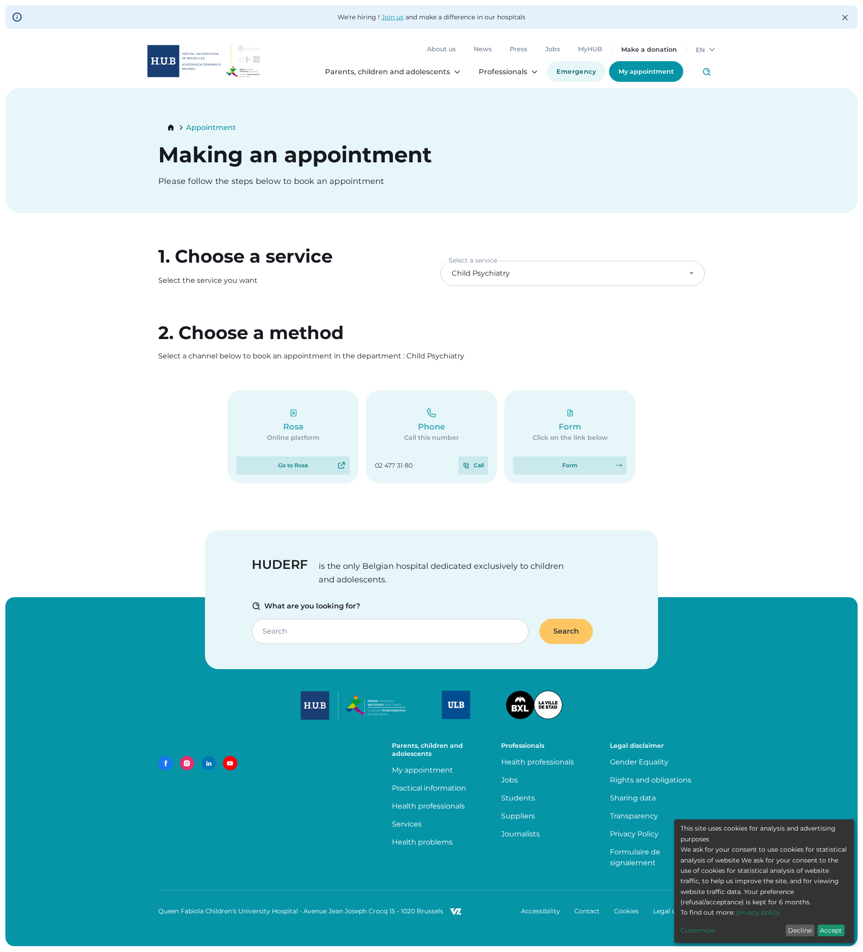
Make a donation (649, 49)
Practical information (431, 788)
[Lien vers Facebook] (165, 763)
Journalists (520, 834)
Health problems (422, 842)
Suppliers (518, 816)
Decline (800, 930)
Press (518, 49)
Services (407, 824)
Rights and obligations (650, 780)
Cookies (626, 911)
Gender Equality (639, 762)
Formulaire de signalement (635, 857)
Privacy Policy (634, 834)
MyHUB (590, 49)
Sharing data (633, 798)
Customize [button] (697, 930)
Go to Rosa (293, 465)
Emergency (576, 71)
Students (518, 798)
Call (479, 465)
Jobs (552, 49)
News (483, 49)
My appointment (646, 71)
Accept (831, 930)
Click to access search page (707, 72)
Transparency (634, 816)
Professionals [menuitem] (503, 72)
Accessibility (540, 911)
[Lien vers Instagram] (187, 763)
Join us (393, 17)
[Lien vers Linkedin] (208, 763)
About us (441, 49)
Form (570, 465)
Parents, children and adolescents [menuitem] (387, 72)
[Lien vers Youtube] (230, 763)
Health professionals (428, 806)
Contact (587, 911)
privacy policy (758, 912)
